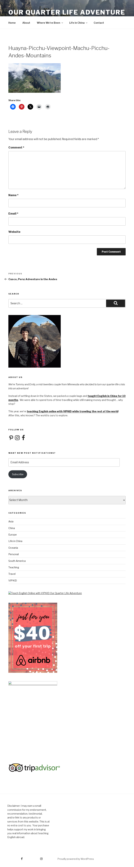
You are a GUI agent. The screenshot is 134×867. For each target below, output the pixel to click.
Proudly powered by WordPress (75, 858)
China (11, 528)
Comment (16, 147)
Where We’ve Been (48, 22)
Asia (10, 521)
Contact (99, 22)
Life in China (77, 22)
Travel (12, 573)
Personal (13, 554)
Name (13, 195)
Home (12, 22)
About (26, 22)
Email (13, 213)
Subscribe (18, 474)
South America (17, 560)
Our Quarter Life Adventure (66, 12)
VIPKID (12, 580)
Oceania (13, 547)
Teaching (13, 567)
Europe (12, 534)
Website (14, 231)
